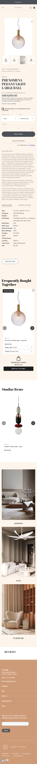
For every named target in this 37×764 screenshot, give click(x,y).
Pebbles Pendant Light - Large (13, 446)
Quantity (4, 124)
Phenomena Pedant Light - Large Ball (15, 340)
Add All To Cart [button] (18, 368)
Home (3, 69)
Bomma (7, 338)
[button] (3, 7)
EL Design (19, 747)
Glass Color (5, 114)
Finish (20, 114)
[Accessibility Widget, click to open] (3, 761)
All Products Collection (12, 69)
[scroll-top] (33, 755)
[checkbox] (33, 290)
